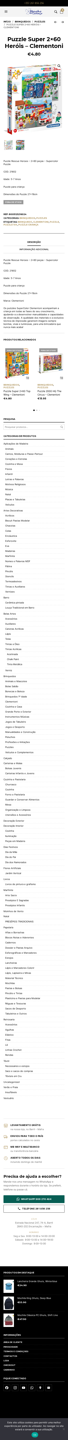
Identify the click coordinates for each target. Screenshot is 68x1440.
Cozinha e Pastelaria (14, 779)
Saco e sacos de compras (19, 1071)
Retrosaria (8, 1019)
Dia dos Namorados (15, 862)
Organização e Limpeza (17, 809)
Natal (8, 494)
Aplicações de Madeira (15, 443)
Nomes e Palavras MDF (17, 561)
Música (9, 489)
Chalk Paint (13, 659)
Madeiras (10, 551)
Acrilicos (9, 515)
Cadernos (10, 942)
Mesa (8, 804)
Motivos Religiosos (15, 484)
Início (7, 21)
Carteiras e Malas (12, 763)
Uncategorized (11, 1082)
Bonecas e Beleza (14, 691)
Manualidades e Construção (20, 732)
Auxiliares (10, 623)
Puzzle (54, 222)
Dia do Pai (10, 857)
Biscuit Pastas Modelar (17, 520)
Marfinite (10, 556)
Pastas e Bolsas (13, 988)
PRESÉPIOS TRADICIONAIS (19, 921)
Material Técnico (14, 978)
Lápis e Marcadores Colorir (19, 967)
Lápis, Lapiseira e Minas (18, 973)
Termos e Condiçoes (15, 1351)
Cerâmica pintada (14, 602)
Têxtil (6, 1061)
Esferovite (10, 541)
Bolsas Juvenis (13, 768)
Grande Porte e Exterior (18, 711)
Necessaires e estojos (17, 1066)
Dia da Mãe (11, 852)
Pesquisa (61, 427)
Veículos (9, 504)
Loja (6, 1360)
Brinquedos (23, 21)
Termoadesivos (13, 581)
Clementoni (11, 701)
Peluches (10, 737)
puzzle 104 (10, 224)
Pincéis (9, 571)
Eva (7, 546)
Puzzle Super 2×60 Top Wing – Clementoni (17, 393)
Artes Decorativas (13, 510)
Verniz (8, 670)
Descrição (34, 242)
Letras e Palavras (14, 479)
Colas (8, 530)
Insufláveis (11, 1092)
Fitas (7, 1039)
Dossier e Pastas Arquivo (18, 947)
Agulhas (9, 1029)
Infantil (9, 474)
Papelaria (8, 927)
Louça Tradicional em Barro (19, 607)
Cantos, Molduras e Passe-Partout (24, 453)
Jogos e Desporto (15, 727)
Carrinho (9, 1370)
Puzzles (40, 21)
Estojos (9, 957)
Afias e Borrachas (14, 932)
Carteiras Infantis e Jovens (19, 773)
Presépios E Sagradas (17, 900)
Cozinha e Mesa (14, 464)
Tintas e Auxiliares (15, 586)
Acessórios (11, 618)
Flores (8, 469)
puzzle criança (28, 224)
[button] (6, 11)
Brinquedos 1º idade (16, 696)
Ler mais (27, 378)
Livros (6, 879)
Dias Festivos (10, 847)
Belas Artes (9, 613)
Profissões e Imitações (17, 742)
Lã (6, 1044)
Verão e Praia (10, 1087)
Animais (9, 448)
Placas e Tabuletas (15, 499)
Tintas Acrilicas (13, 649)
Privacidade (10, 1347)
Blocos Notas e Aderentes (19, 937)
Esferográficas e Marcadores (21, 952)
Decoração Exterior (13, 820)
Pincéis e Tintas (13, 993)
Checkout (9, 1365)
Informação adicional (34, 249)
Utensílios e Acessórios (18, 814)
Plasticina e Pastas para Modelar (22, 998)
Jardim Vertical (13, 873)
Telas (8, 638)
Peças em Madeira (15, 841)
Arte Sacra (11, 895)
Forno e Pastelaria (15, 794)
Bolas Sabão (11, 686)
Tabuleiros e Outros (16, 1013)
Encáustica (11, 535)
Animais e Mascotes (16, 681)
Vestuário (8, 1098)
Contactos (10, 1356)
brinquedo (25, 222)
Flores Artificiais (12, 868)
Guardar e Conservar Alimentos (22, 799)
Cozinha (9, 789)
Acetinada (12, 654)
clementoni (41, 222)
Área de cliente (12, 1342)
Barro (6, 597)
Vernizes (10, 591)
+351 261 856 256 (34, 3)
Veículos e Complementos (19, 752)
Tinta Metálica (14, 664)
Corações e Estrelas (16, 459)
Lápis (8, 633)
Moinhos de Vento (13, 911)
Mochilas (10, 983)
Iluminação (11, 836)
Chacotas (10, 525)
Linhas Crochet (13, 1049)
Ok (34, 1434)
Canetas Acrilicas (14, 628)
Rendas (9, 1055)
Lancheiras (11, 962)
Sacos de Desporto (15, 1008)
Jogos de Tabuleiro (15, 721)
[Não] (63, 1429)
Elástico (9, 1034)
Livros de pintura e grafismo (20, 884)
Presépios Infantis (15, 905)
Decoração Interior (13, 825)
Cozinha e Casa (13, 706)
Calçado (7, 758)
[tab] (34, 242)
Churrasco (10, 784)
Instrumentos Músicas (17, 716)
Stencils (9, 576)
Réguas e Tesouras (15, 1003)
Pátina (8, 566)
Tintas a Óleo (12, 644)
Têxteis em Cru (13, 1076)
